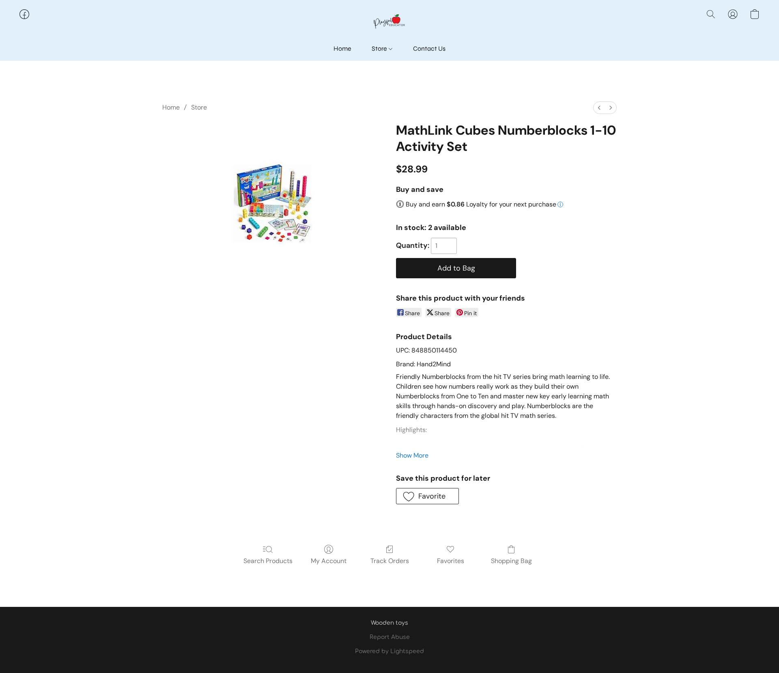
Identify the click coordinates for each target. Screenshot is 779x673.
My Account (328, 561)
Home (342, 48)
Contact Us (429, 48)
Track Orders (389, 561)
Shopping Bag (511, 561)
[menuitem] (599, 108)
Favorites (450, 561)
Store (380, 48)
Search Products (268, 561)
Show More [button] (412, 455)
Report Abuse (390, 637)
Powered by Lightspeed (389, 651)
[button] (389, 22)
